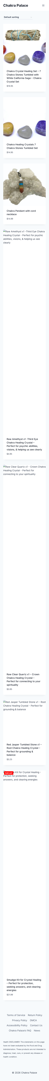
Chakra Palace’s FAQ (20, 1030)
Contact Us (36, 1025)
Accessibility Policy (17, 1025)
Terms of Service (16, 1015)
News (37, 1030)
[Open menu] (43, 5)
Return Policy (35, 1015)
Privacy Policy (19, 1020)
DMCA (33, 1020)
